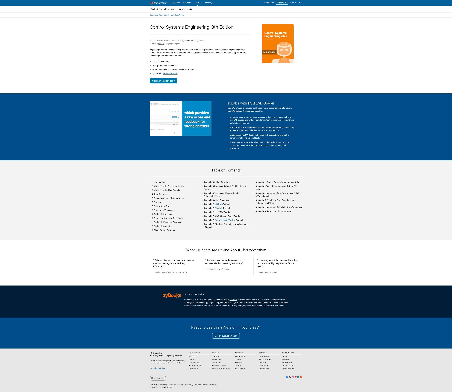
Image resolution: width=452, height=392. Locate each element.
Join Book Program (178, 15)
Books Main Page (156, 15)
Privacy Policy (174, 385)
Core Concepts (240, 368)
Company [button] (208, 3)
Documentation (240, 356)
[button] (300, 3)
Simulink (218, 208)
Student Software (194, 362)
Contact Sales (216, 362)
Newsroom (285, 359)
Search (166, 15)
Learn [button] (197, 3)
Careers (284, 356)
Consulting (262, 362)
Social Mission (287, 362)
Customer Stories (287, 365)
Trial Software (216, 359)
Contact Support (264, 368)
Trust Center (154, 385)
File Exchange (193, 368)
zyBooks (161, 44)
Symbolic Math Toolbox (225, 220)
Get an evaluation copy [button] (163, 80)
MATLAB (219, 204)
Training (238, 365)
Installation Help (264, 356)
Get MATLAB (282, 3)
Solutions (187, 3)
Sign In (293, 3)
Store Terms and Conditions (221, 368)
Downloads (216, 356)
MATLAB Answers (265, 359)
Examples (238, 362)
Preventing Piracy (187, 385)
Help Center (269, 3)
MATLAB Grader (170, 73)
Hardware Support (195, 365)
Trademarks (164, 385)
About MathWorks (288, 368)
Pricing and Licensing (219, 365)
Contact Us (212, 385)
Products (176, 3)
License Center (264, 365)
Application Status (201, 385)
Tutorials (238, 359)
